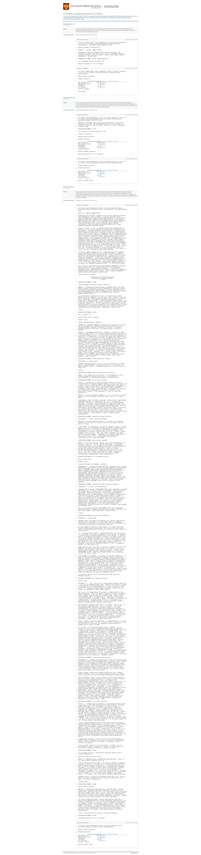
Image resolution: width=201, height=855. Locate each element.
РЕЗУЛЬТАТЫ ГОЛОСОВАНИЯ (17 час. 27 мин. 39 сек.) (103, 834)
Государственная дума (91, 6)
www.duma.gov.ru (134, 852)
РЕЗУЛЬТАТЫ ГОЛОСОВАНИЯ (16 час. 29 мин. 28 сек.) (103, 81)
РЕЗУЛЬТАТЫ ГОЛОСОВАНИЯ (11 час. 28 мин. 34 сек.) (103, 141)
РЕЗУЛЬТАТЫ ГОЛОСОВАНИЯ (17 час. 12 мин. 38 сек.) (103, 170)
